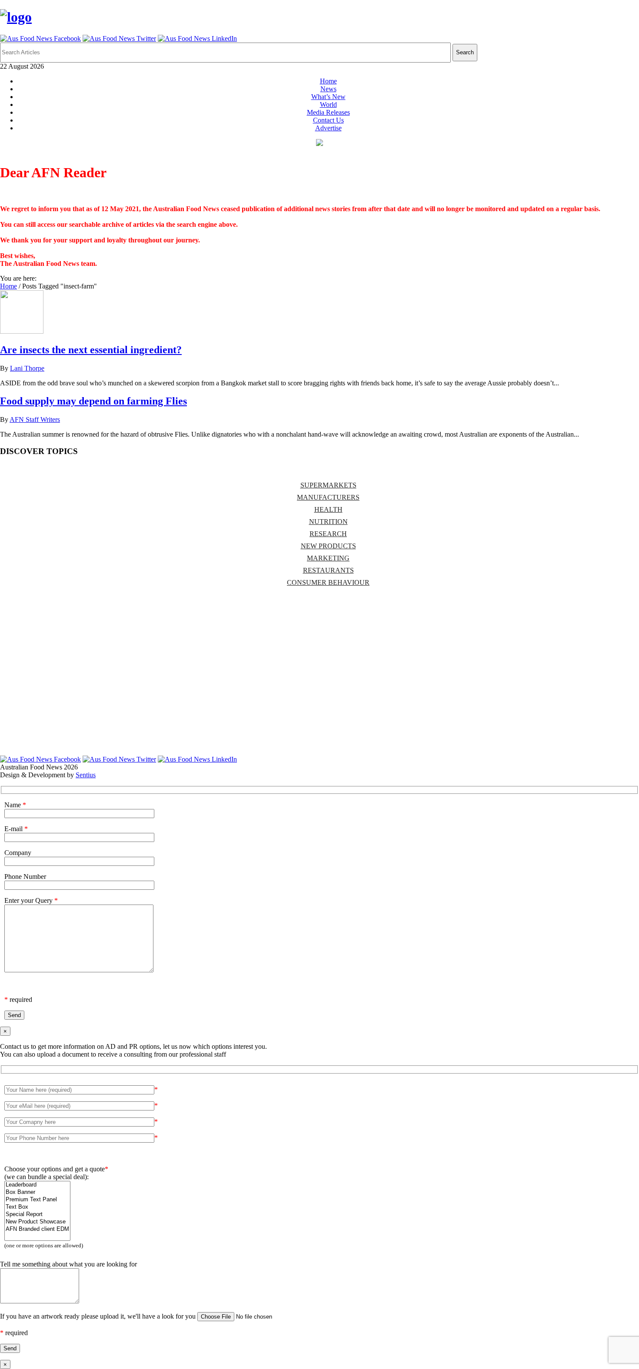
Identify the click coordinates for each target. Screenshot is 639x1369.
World (328, 104)
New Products (328, 546)
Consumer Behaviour (328, 582)
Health (328, 509)
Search (465, 52)
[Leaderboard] (37, 1185)
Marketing (328, 558)
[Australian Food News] (16, 17)
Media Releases (328, 112)
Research (328, 533)
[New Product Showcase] (37, 1222)
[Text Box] (37, 1207)
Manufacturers (328, 497)
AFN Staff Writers (35, 419)
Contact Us (328, 120)
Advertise (328, 128)
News (328, 89)
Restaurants (328, 570)
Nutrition (328, 521)
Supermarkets (328, 485)
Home (328, 81)
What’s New (328, 96)
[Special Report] (37, 1214)
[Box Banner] (37, 1192)
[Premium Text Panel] (37, 1199)
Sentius (86, 775)
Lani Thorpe (27, 368)
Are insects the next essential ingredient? (91, 349)
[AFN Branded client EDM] (37, 1229)
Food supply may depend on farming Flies (93, 401)
